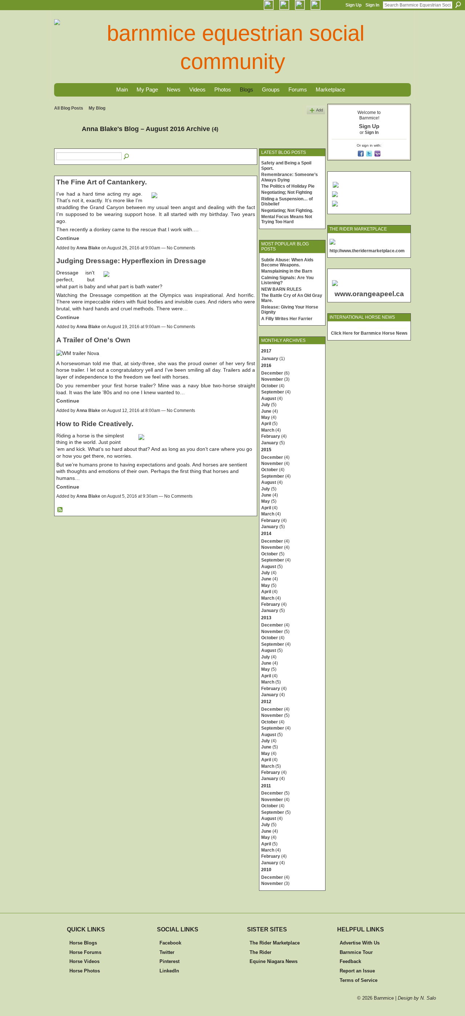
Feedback (350, 961)
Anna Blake (88, 247)
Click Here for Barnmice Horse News (369, 333)
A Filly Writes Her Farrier (286, 318)
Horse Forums (85, 952)
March (267, 430)
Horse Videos (84, 961)
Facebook (170, 943)
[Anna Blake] (65, 145)
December (272, 373)
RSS (60, 510)
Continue (67, 238)
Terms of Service (358, 980)
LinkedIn (169, 971)
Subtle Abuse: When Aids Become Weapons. (287, 262)
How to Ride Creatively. (94, 424)
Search (458, 4)
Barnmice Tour (356, 952)
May (265, 417)
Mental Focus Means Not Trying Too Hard (286, 219)
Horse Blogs (83, 943)
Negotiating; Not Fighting (286, 192)
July (265, 404)
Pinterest (169, 961)
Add (319, 110)
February (270, 436)
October (269, 385)
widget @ (365, 328)
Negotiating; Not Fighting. (287, 210)
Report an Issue (357, 971)
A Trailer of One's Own (93, 340)
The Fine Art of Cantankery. (101, 182)
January (269, 358)
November (272, 379)
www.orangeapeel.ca (369, 294)
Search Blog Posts (127, 157)
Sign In (372, 5)
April (266, 423)
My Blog (97, 108)
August (268, 398)
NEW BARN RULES (281, 289)
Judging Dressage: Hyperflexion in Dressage (131, 261)
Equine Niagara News (274, 961)
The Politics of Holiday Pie (288, 186)
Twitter (166, 952)
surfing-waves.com (391, 328)
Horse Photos (84, 971)
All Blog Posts (68, 108)
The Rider (260, 952)
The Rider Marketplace (275, 943)
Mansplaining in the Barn (286, 271)
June (266, 411)
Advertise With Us (360, 943)
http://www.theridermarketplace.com (367, 250)
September (272, 392)
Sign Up (353, 5)
